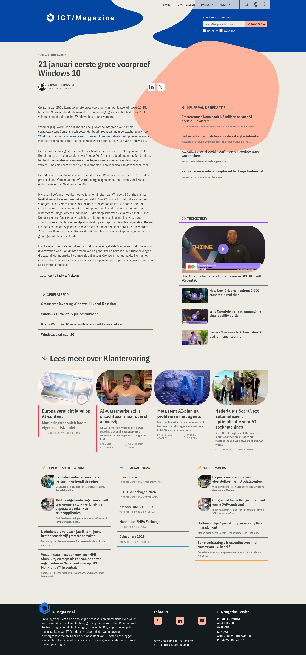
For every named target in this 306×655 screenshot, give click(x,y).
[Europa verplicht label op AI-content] (66, 387)
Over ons (223, 627)
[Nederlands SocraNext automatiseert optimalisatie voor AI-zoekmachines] (240, 387)
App (50, 275)
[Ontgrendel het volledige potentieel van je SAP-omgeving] (204, 506)
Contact (222, 631)
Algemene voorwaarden (234, 636)
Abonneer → (256, 23)
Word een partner (229, 619)
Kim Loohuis (49, 433)
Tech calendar (137, 467)
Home (167, 4)
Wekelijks (229, 31)
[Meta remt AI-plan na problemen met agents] (182, 387)
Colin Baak (221, 449)
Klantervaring (57, 55)
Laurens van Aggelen (164, 436)
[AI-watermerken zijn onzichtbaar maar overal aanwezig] (124, 387)
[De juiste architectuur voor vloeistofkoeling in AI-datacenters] (204, 483)
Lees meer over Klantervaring (100, 358)
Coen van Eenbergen (106, 446)
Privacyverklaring (230, 640)
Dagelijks (212, 31)
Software (74, 275)
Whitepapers (214, 467)
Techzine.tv (197, 218)
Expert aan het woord (66, 467)
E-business (61, 275)
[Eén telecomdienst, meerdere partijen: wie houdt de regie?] (47, 483)
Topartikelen (185, 4)
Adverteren (225, 623)
